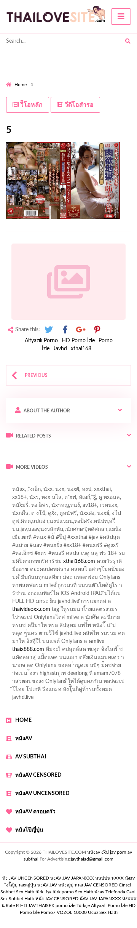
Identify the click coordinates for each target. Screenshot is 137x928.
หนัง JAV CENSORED (56, 898)
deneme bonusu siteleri (70, 603)
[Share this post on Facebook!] (65, 330)
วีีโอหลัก (31, 105)
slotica (40, 571)
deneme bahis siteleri (101, 595)
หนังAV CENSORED (38, 775)
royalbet (34, 563)
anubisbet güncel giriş (63, 507)
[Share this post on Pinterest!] (97, 330)
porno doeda (61, 483)
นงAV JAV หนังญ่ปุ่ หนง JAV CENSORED (77, 885)
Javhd (60, 348)
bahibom (115, 523)
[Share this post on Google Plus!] (81, 330)
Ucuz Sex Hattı (103, 912)
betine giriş (19, 531)
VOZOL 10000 (72, 912)
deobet (50, 555)
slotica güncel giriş (84, 491)
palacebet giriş (103, 547)
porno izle (33, 483)
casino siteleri (21, 603)
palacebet (32, 539)
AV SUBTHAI (30, 757)
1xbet (56, 643)
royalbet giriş (21, 555)
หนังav (23, 738)
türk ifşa (43, 892)
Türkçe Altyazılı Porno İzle (101, 905)
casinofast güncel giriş (31, 491)
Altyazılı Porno (41, 340)
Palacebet (58, 523)
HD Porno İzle (78, 340)
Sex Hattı (84, 892)
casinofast (87, 523)
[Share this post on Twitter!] (49, 330)
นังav (99, 892)
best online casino (27, 635)
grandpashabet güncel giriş (37, 515)
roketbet (112, 659)
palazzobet (76, 555)
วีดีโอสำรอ (78, 105)
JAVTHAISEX (41, 905)
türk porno (63, 892)
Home (20, 84)
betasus (113, 643)
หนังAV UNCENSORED (42, 793)
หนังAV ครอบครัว (35, 811)
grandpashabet (111, 507)
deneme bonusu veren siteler (75, 587)
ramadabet (23, 587)
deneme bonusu (78, 611)
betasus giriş (83, 643)
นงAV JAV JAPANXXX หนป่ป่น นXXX (87, 878)
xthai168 (81, 348)
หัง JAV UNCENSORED (25, 878)
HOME (23, 720)
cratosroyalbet (96, 651)
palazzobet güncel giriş (64, 499)
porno (13, 483)
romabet (86, 659)
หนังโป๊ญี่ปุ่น (29, 830)
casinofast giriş (53, 659)
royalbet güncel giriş (101, 483)
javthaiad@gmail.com (92, 859)
